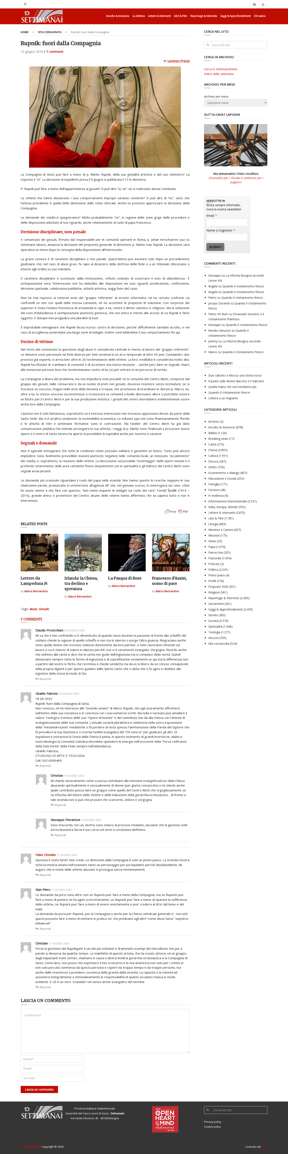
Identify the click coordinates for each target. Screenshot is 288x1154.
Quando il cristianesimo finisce (243, 286)
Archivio (213, 422)
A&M (264, 1147)
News (212, 541)
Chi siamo (260, 16)
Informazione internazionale (227, 501)
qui (183, 239)
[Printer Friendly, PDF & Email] (176, 514)
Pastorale (214, 558)
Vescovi (213, 638)
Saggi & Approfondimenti (235, 16)
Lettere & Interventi (159, 16)
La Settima (139, 16)
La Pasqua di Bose (124, 578)
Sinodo (213, 615)
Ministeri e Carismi (220, 530)
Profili (212, 581)
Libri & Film (180, 16)
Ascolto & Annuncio (117, 16)
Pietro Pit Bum (218, 314)
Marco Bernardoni (36, 591)
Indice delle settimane (219, 74)
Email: (211, 216)
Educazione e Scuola (222, 478)
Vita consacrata (49, 32)
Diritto (212, 467)
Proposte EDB (218, 587)
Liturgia (213, 524)
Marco (212, 352)
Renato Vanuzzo (219, 330)
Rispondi (45, 679)
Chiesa (212, 450)
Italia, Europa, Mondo (223, 507)
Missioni (213, 535)
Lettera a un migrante (223, 398)
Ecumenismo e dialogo (224, 473)
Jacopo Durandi (218, 303)
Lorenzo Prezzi (178, 61)
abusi (33, 609)
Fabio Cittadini (45, 855)
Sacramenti (216, 604)
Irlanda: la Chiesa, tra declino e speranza (81, 583)
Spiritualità (215, 626)
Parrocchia (215, 552)
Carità (212, 444)
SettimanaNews (31, 1147)
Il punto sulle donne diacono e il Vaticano (236, 381)
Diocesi (213, 461)
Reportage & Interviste (203, 16)
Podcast (213, 564)
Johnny (213, 341)
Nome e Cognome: (220, 230)
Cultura (213, 456)
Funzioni (214, 490)
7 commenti (54, 51)
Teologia (214, 632)
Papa (211, 547)
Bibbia (212, 433)
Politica (213, 570)
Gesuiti (44, 609)
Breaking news (218, 439)
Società (213, 621)
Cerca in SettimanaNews (221, 69)
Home (24, 32)
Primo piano (216, 575)
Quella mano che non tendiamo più (232, 387)
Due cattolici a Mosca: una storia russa (234, 375)
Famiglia (214, 484)
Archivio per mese (216, 96)
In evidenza (216, 496)
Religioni (214, 592)
